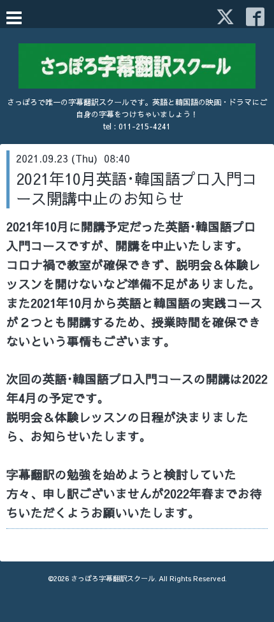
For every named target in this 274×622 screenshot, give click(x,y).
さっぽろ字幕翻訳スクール (113, 578)
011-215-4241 (145, 126)
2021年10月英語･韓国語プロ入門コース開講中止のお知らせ (136, 188)
